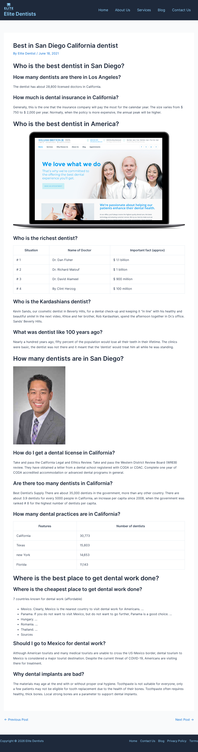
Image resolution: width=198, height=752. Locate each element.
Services (144, 10)
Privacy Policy (176, 741)
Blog (161, 10)
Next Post (184, 719)
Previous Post (16, 719)
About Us (122, 10)
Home (103, 10)
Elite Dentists (20, 14)
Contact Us (181, 10)
